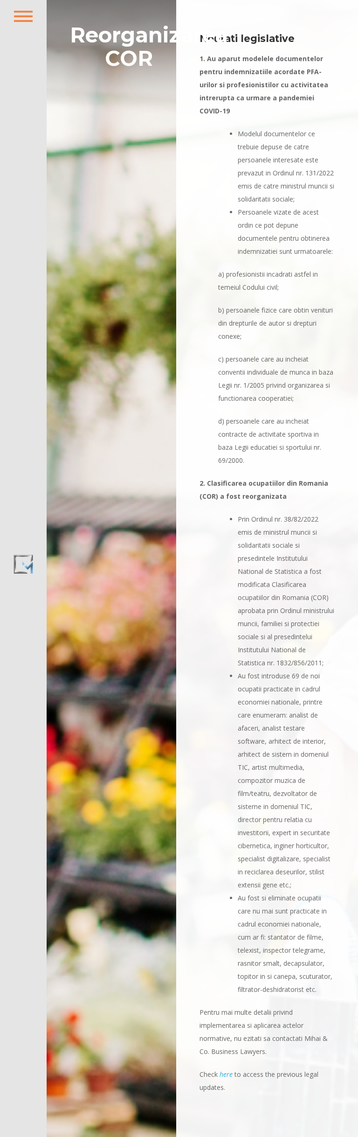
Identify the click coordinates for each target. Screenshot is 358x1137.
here (226, 1074)
